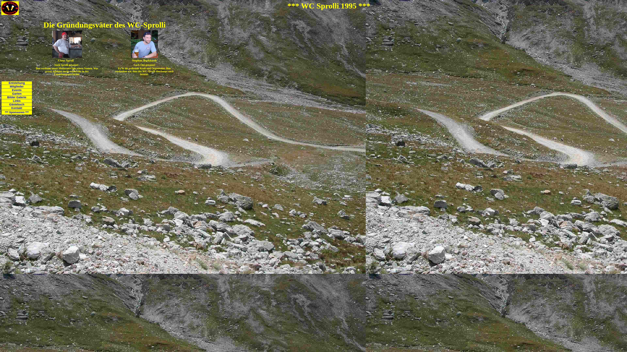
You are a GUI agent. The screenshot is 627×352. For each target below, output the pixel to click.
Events (17, 90)
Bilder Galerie (16, 97)
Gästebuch (16, 104)
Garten (17, 93)
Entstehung (17, 83)
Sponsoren (19, 112)
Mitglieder (17, 86)
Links (17, 101)
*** (7, 112)
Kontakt (16, 108)
